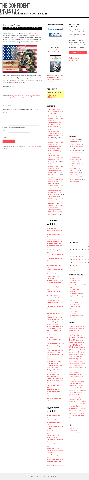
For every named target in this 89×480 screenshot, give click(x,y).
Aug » (74, 270)
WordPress (55, 476)
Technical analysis (75, 306)
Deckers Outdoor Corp (77, 368)
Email (4, 134)
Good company (74, 172)
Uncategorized (74, 181)
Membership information (76, 293)
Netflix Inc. (78, 394)
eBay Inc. (72, 370)
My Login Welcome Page (76, 296)
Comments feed (74, 433)
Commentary (34, 27)
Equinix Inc (78, 370)
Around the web (74, 139)
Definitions (74, 313)
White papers (73, 311)
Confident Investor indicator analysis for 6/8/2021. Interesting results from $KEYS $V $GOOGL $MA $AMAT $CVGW (55, 190)
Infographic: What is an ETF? (16, 98)
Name (4, 130)
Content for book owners (78, 146)
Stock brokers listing (75, 304)
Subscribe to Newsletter (74, 59)
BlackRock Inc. (77, 350)
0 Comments (9, 29)
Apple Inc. (76, 346)
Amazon (49, 79)
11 (79, 256)
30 (74, 266)
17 (77, 259)
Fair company (73, 170)
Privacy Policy (74, 302)
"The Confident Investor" (55, 50)
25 (79, 262)
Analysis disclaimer (75, 280)
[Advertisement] (76, 95)
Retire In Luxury (52, 95)
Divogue (45, 476)
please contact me (17, 80)
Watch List (73, 309)
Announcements (76, 144)
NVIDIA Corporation (74, 397)
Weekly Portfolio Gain (77, 163)
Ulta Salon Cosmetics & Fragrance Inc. (76, 415)
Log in (72, 428)
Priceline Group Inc (75, 401)
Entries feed (73, 430)
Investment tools (76, 152)
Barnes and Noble (56, 79)
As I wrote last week (33, 35)
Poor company (74, 174)
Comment (5, 112)
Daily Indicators (76, 150)
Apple (50, 81)
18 (79, 259)
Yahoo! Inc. (76, 420)
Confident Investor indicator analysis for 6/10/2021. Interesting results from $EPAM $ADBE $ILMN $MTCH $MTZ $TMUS (55, 146)
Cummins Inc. (78, 365)
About (72, 278)
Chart (55, 228)
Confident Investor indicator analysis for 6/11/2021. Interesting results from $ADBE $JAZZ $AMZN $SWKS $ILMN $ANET (55, 122)
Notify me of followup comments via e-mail (14, 127)
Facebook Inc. (74, 374)
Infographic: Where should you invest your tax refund (25, 95)
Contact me (73, 282)
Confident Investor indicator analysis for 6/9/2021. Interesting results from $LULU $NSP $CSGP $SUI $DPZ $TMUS (55, 170)
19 (82, 259)
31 (77, 266)
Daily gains (73, 168)
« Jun (70, 270)
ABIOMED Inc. (74, 326)
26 (82, 262)
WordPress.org (74, 435)
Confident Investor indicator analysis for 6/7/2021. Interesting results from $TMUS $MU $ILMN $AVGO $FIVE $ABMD (55, 210)
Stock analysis (74, 177)
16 (74, 259)
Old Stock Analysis (76, 179)
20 (85, 259)
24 (77, 262)
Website (4, 137)
